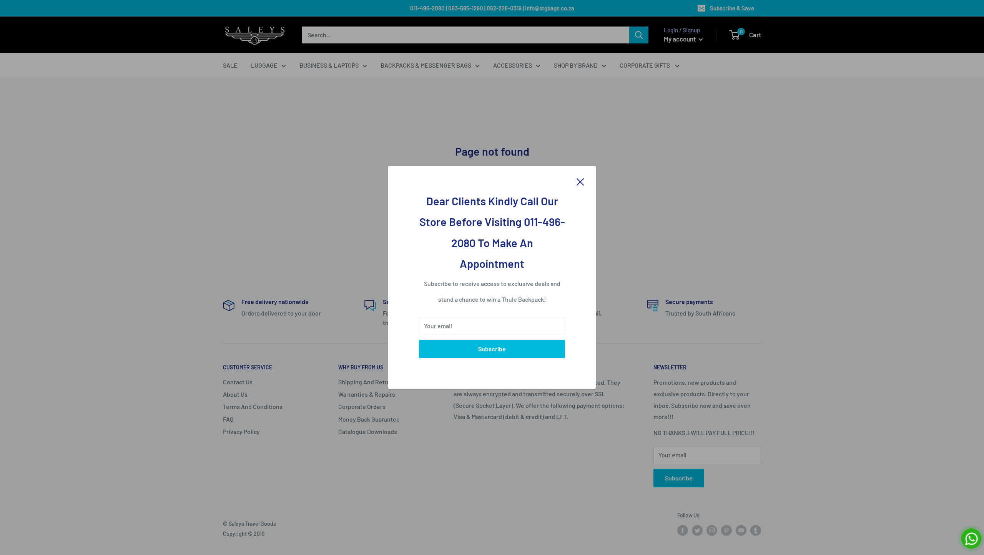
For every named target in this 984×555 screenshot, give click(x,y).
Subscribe (492, 348)
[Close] (580, 181)
